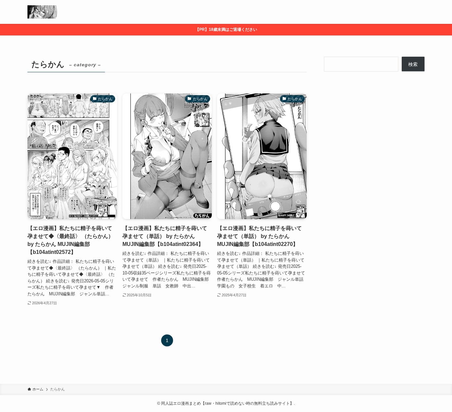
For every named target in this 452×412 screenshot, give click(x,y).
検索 (413, 64)
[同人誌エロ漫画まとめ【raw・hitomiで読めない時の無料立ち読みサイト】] (42, 12)
